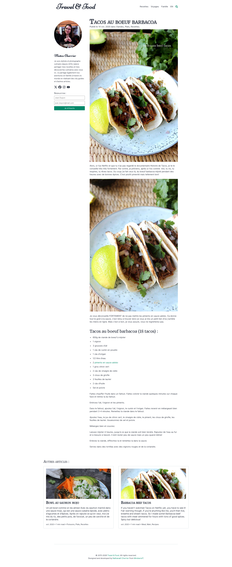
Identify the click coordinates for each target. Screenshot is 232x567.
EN (171, 6)
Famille (164, 6)
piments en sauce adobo (106, 362)
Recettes (144, 6)
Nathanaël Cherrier (121, 558)
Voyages (155, 6)
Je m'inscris (69, 108)
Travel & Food (76, 6)
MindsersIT (138, 558)
